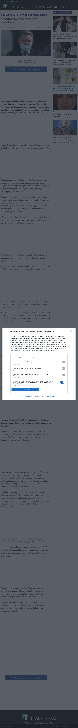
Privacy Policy (50, 396)
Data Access (39, 396)
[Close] (72, 332)
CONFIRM (25, 389)
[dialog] (39, 364)
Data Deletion (28, 396)
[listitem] (39, 358)
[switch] (62, 362)
